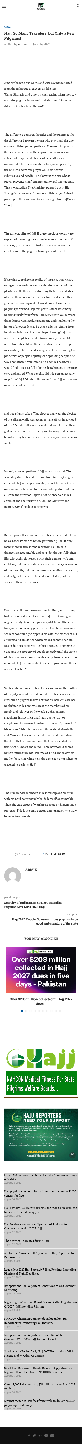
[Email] (52, 1435)
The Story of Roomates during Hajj (26, 1241)
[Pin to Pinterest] (59, 854)
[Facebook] (29, 1435)
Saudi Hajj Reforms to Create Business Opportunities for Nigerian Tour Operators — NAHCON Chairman (40, 1370)
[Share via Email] (63, 854)
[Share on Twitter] (55, 854)
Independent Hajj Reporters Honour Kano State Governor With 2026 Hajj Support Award (34, 1337)
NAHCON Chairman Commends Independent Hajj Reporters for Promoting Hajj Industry (36, 1321)
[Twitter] (34, 1435)
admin (22, 44)
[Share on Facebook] (51, 854)
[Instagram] (40, 1435)
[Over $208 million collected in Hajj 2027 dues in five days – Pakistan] (41, 970)
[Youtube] (46, 1435)
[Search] (78, 6)
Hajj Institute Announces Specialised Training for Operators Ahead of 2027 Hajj (36, 1226)
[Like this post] (46, 854)
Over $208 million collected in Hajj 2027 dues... (41, 1001)
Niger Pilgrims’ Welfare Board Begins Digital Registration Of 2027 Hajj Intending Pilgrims (40, 1304)
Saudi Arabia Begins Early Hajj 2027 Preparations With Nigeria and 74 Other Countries (39, 1353)
